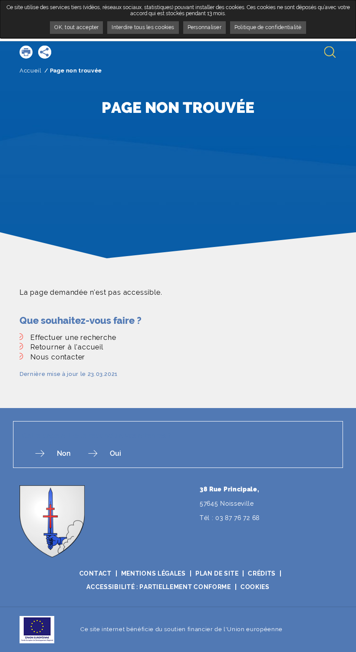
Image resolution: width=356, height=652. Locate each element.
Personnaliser (204, 27)
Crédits (262, 573)
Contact (95, 573)
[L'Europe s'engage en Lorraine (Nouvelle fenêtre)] (37, 629)
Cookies (255, 586)
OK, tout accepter (76, 27)
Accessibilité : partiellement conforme (158, 586)
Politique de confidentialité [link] (268, 27)
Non (64, 453)
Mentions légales (153, 573)
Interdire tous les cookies (143, 27)
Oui (115, 453)
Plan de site (216, 573)
